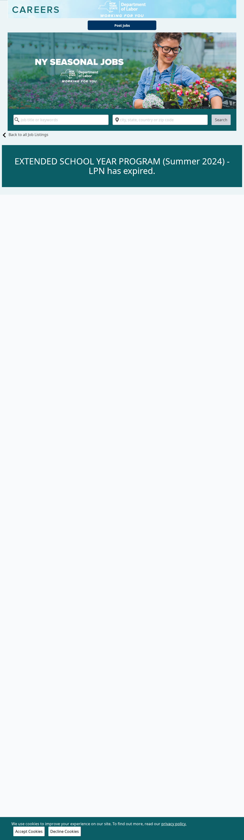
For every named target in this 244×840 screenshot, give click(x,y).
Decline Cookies (64, 831)
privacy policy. (173, 823)
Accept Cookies (29, 831)
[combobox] (61, 120)
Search (221, 119)
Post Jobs (122, 25)
